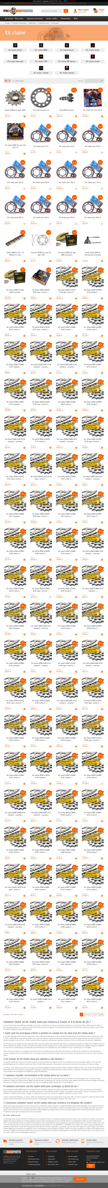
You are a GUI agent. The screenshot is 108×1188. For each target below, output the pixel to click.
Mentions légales (73, 1156)
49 (95, 1014)
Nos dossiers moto (53, 1164)
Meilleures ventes (53, 1162)
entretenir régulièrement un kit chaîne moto (24, 1089)
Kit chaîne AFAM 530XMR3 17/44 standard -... (93, 851)
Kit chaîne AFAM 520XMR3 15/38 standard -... (67, 739)
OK (66, 11)
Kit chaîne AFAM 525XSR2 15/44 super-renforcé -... (92, 739)
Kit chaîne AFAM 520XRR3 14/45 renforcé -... (41, 851)
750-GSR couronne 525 (41, 110)
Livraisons (31, 1156)
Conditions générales (34, 1164)
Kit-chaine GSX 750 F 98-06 (92, 110)
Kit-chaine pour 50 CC (41, 146)
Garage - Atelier (51, 19)
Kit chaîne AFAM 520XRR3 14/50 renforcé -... (15, 851)
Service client (72, 1162)
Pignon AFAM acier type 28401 (15, 110)
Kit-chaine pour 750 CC (93, 182)
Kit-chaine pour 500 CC (15, 182)
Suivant (101, 1014)
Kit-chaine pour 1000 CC (93, 218)
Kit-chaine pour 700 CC (67, 182)
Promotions (51, 1156)
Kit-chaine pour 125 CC (67, 146)
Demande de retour (33, 1159)
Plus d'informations (28, 1185)
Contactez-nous (72, 1164)
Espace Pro (90, 1166)
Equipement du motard (35, 19)
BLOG (76, 19)
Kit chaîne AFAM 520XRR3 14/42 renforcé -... (15, 739)
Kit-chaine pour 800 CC (15, 218)
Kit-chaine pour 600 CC (41, 182)
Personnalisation (39, 1185)
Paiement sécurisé (33, 1162)
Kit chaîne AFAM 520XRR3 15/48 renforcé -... (41, 739)
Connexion (82, 12)
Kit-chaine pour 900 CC (67, 218)
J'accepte (80, 1179)
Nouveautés (51, 1159)
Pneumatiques (66, 19)
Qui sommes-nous (73, 1159)
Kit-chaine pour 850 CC (41, 218)
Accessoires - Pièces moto (14, 19)
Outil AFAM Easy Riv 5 (67, 110)
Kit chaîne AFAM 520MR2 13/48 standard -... (67, 851)
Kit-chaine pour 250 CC (93, 146)
